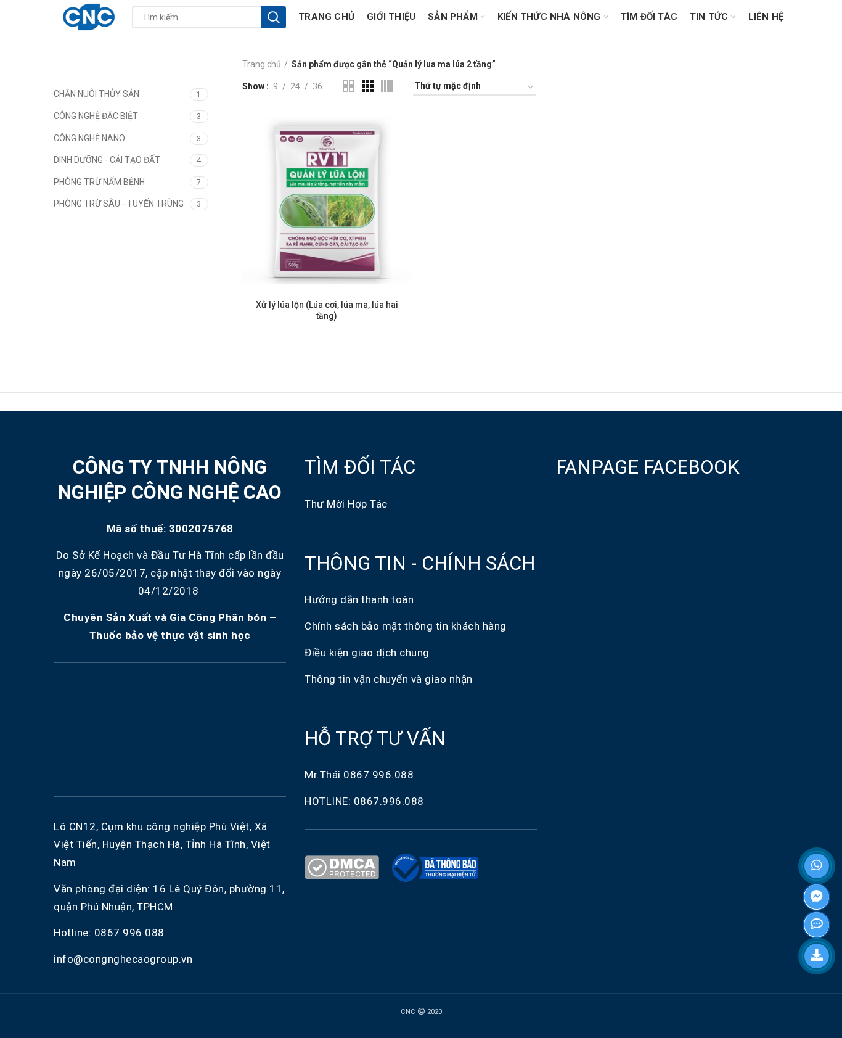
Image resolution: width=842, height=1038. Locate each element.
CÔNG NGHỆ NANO (89, 138)
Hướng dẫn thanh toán (359, 599)
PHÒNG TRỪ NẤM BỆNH (99, 182)
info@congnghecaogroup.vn (123, 959)
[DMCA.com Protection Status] (345, 866)
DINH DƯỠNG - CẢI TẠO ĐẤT (107, 160)
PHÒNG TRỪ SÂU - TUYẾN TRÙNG (119, 203)
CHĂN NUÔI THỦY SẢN (96, 94)
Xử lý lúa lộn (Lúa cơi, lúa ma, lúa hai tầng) (327, 310)
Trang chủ (261, 64)
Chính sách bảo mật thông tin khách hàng (406, 626)
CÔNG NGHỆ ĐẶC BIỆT (96, 116)
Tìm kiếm (273, 17)
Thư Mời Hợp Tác (347, 504)
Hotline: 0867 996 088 (109, 932)
